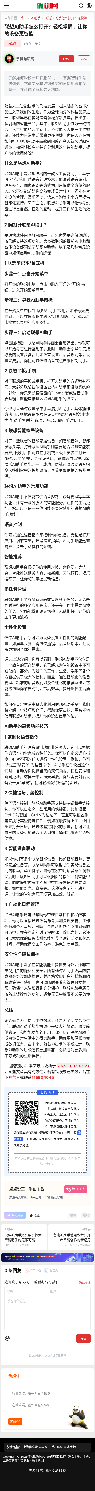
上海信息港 (30, 1447)
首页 (23, 18)
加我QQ (15, 1421)
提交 (83, 1338)
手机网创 (57, 1447)
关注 (68, 59)
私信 (84, 59)
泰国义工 (44, 1447)
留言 (16, 1077)
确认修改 (85, 1282)
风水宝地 (70, 1447)
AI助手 (35, 18)
